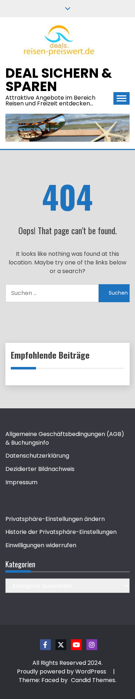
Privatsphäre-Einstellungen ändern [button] (55, 519)
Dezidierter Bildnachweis (40, 469)
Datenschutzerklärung (37, 455)
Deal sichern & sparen (58, 80)
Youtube (76, 644)
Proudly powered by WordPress (62, 671)
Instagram (91, 644)
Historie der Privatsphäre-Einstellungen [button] (61, 532)
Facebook (45, 644)
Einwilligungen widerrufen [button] (40, 545)
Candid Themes (93, 680)
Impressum (21, 482)
